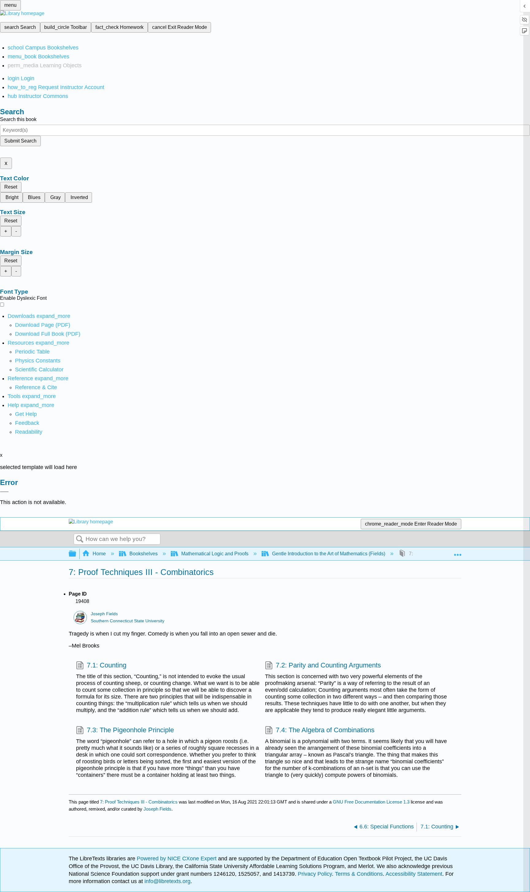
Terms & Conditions (359, 874)
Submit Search (20, 140)
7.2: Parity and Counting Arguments (328, 665)
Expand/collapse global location (457, 552)
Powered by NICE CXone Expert (177, 858)
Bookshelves (143, 553)
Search (80, 539)
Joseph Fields (104, 614)
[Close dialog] (4, 491)
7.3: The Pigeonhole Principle (130, 730)
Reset (10, 187)
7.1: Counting (106, 665)
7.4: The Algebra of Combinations (325, 730)
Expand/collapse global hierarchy (76, 554)
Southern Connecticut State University (127, 621)
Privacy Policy (315, 874)
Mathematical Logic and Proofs (215, 553)
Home (99, 553)
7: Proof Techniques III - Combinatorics (139, 801)
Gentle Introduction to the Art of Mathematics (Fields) (328, 553)
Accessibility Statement (414, 874)
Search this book (18, 119)
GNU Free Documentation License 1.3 (371, 801)
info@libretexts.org (166, 881)
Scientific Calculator (39, 369)
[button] (27, 423)
